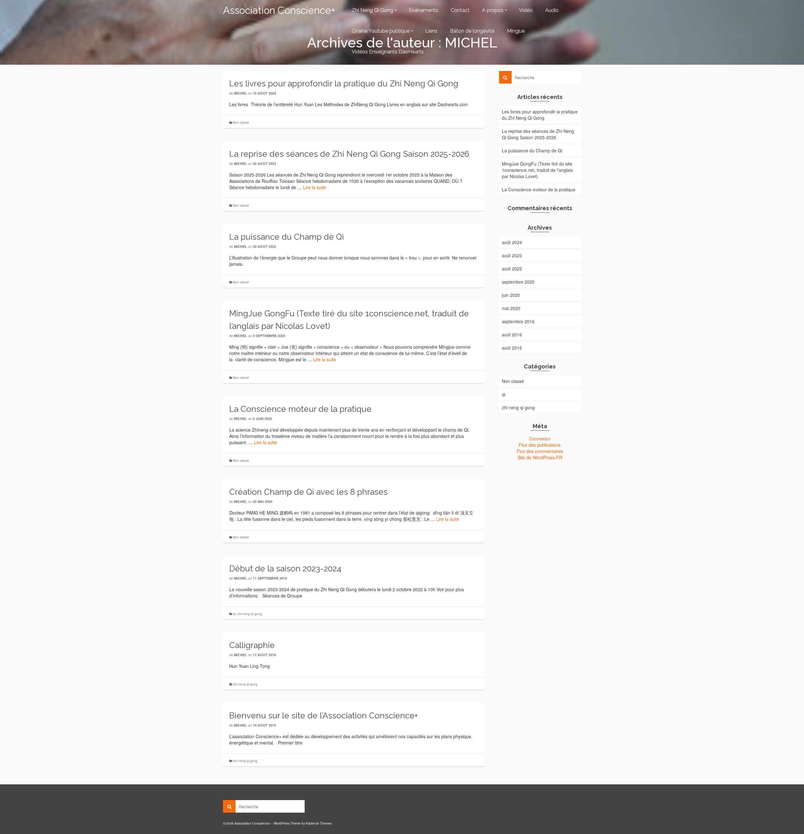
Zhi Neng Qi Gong (372, 10)
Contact (460, 10)
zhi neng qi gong (249, 614)
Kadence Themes (319, 823)
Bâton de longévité (472, 31)
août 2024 (512, 242)
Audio (552, 10)
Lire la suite (314, 187)
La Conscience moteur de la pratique (538, 189)
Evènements (423, 10)
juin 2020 (511, 295)
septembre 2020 (518, 282)
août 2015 (512, 348)
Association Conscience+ (279, 10)
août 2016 (512, 334)
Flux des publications (540, 445)
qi (234, 614)
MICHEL (240, 93)
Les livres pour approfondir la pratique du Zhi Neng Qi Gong (540, 114)
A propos (492, 10)
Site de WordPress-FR (540, 457)
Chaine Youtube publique (381, 31)
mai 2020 (511, 308)
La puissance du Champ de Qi (532, 150)
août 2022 (512, 268)
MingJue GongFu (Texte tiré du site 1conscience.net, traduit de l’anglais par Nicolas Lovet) (537, 170)
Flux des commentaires (540, 451)
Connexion (540, 438)
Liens (431, 31)
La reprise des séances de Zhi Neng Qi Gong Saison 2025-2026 (538, 134)
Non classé (241, 122)
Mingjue (516, 31)
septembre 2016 (518, 321)
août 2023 (512, 255)
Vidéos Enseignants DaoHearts (388, 52)
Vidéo (526, 10)
